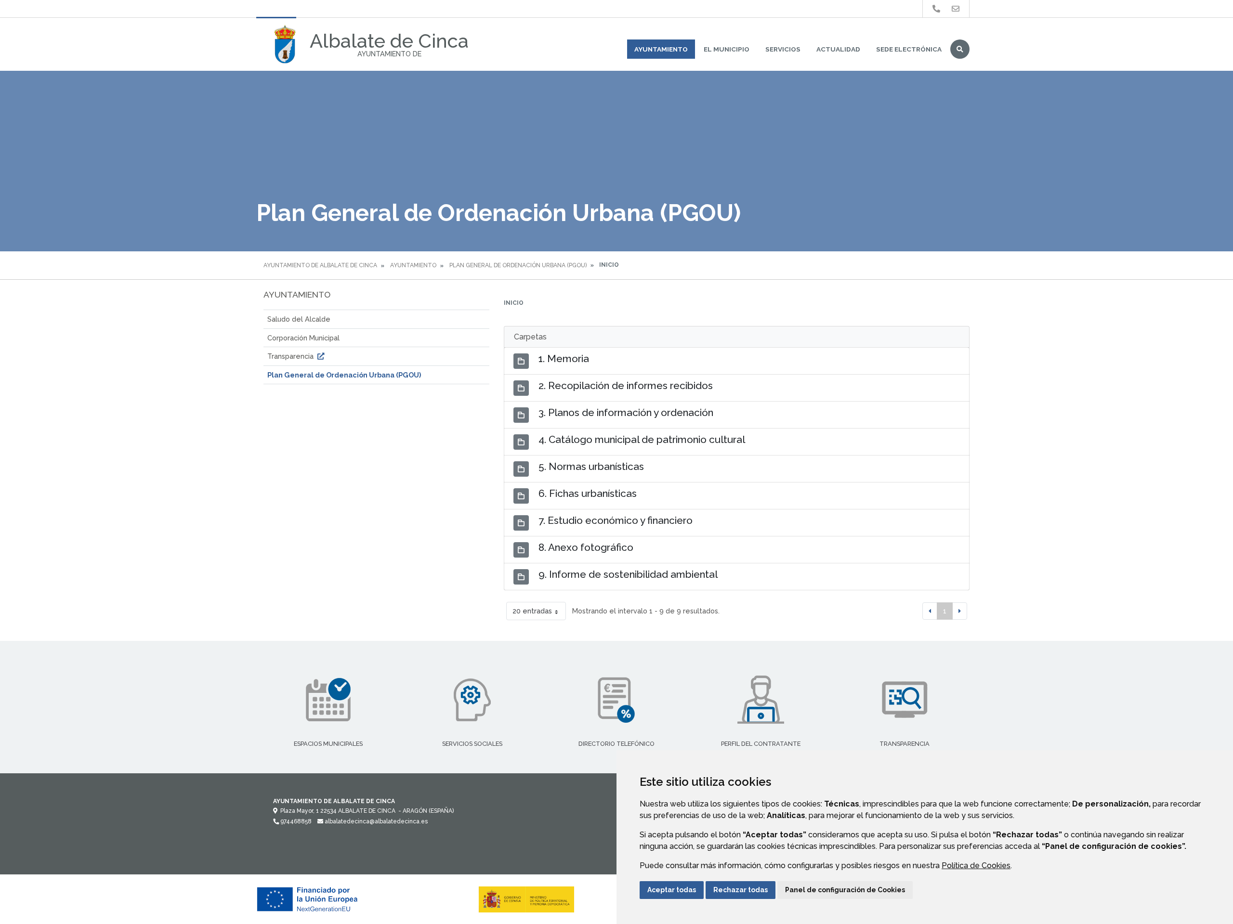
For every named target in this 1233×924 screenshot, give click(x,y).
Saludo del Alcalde (298, 319)
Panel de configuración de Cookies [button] (845, 890)
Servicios (782, 49)
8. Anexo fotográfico (585, 547)
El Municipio (726, 49)
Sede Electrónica (909, 49)
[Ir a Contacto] (955, 8)
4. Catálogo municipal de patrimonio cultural (641, 439)
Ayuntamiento (661, 49)
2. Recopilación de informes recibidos (625, 385)
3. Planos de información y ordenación (625, 412)
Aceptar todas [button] (671, 890)
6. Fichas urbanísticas (587, 493)
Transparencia (291, 356)
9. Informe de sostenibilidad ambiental (628, 574)
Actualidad (838, 49)
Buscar (960, 49)
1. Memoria (563, 358)
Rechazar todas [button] (740, 890)
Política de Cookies (976, 865)
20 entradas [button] (532, 611)
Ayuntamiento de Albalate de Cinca (320, 265)
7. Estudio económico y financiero (615, 520)
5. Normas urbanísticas (591, 466)
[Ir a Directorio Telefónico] (936, 8)
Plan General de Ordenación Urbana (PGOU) (518, 265)
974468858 (295, 821)
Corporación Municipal (303, 338)
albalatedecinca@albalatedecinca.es (375, 821)
